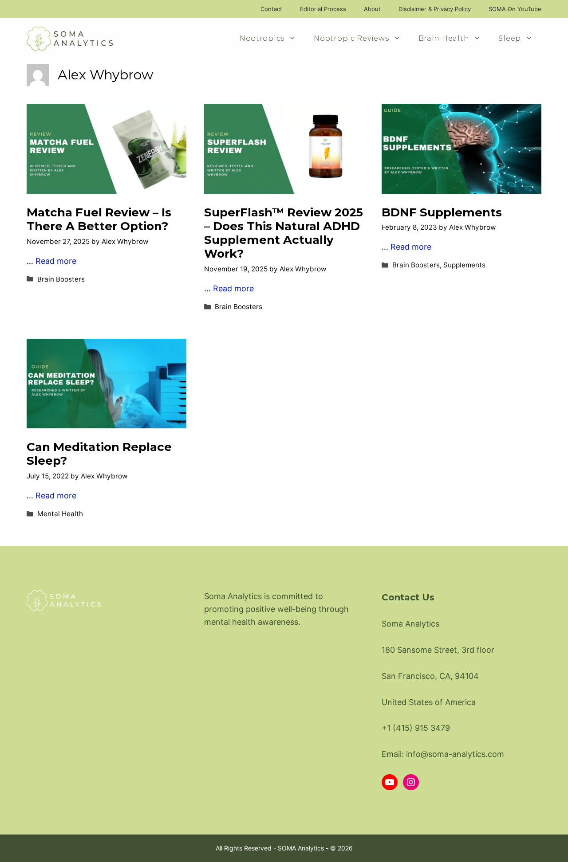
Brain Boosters (61, 279)
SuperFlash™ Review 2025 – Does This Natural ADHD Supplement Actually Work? (283, 233)
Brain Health (443, 38)
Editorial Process (323, 8)
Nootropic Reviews (351, 38)
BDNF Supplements (442, 212)
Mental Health (60, 513)
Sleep (509, 38)
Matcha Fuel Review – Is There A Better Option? (99, 219)
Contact (271, 8)
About (372, 8)
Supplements (464, 265)
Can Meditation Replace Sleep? (99, 454)
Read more (56, 261)
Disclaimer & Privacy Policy (434, 8)
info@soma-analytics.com (455, 754)
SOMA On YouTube (515, 8)
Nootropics (262, 38)
